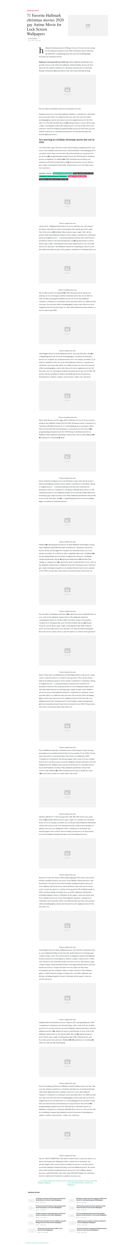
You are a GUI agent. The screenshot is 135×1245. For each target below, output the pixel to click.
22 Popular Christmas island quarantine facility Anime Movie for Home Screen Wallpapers (50, 1199)
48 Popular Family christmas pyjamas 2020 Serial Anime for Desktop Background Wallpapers (91, 1199)
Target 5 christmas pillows (77, 176)
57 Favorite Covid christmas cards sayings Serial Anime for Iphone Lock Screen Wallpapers (51, 1206)
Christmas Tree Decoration (32, 1243)
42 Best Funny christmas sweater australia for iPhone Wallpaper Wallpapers (91, 1221)
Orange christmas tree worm (83, 173)
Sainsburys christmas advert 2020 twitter (54, 179)
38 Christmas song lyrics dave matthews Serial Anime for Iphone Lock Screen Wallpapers (90, 1206)
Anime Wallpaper (33, 10)
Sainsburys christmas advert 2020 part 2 (53, 176)
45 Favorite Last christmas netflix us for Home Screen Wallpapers (50, 1229)
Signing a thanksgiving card (62, 173)
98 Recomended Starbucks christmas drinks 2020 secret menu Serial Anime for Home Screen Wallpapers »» (82, 1183)
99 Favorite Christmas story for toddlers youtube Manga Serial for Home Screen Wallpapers (51, 1221)
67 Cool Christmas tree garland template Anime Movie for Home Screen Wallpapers (91, 1229)
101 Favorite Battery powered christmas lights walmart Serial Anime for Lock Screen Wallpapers (91, 1214)
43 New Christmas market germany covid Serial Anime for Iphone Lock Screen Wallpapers (50, 1214)
